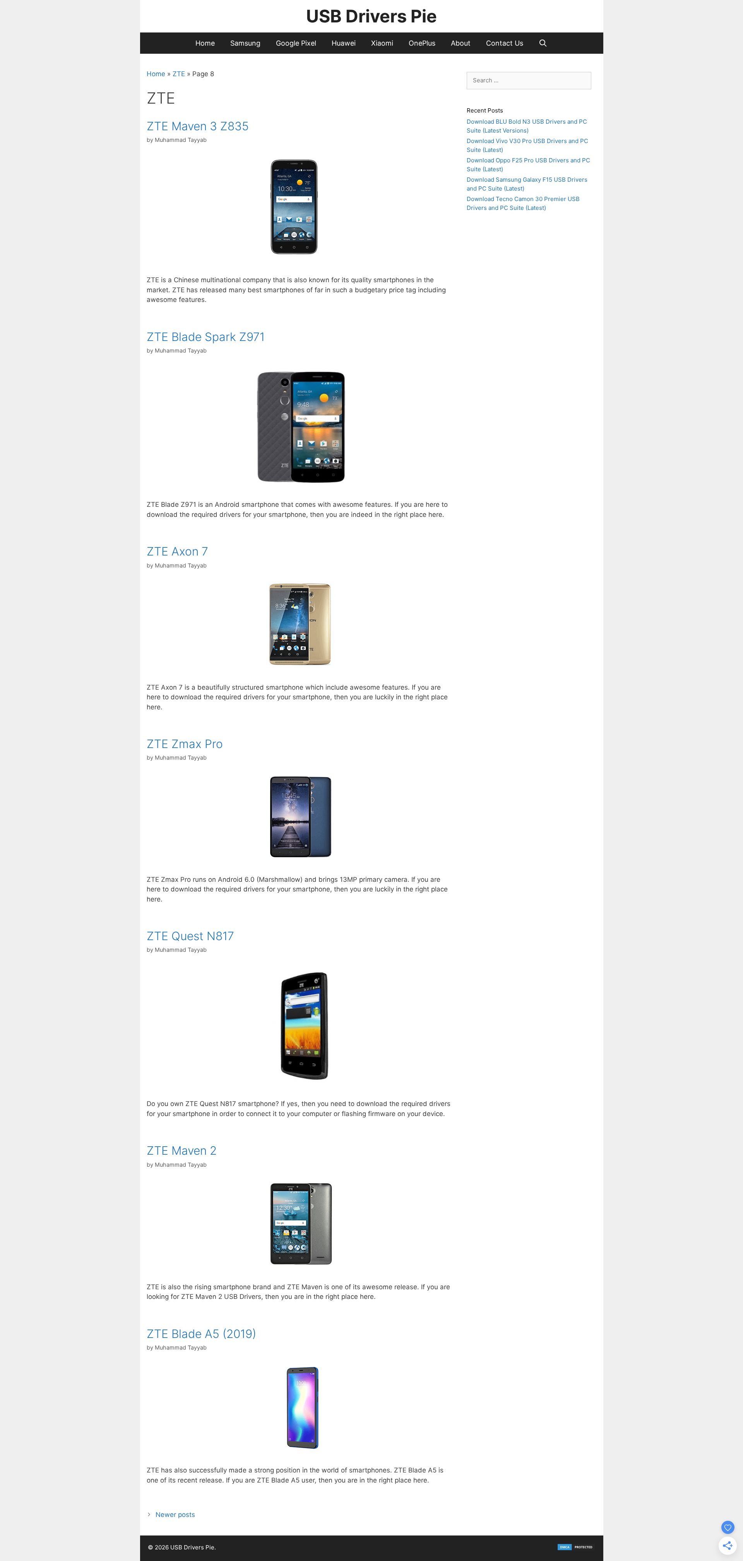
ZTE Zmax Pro (185, 744)
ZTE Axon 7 (177, 551)
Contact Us (504, 43)
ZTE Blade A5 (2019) (201, 1334)
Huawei (344, 43)
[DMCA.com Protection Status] (576, 1548)
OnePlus (422, 43)
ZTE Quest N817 (190, 936)
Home (205, 43)
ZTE (179, 74)
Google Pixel (296, 43)
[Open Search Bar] (543, 43)
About (461, 43)
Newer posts (175, 1514)
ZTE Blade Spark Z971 (206, 337)
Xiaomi (382, 43)
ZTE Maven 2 (182, 1150)
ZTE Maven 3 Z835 (198, 126)
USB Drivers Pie (371, 16)
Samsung (245, 43)
